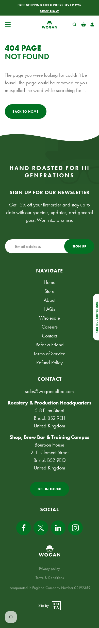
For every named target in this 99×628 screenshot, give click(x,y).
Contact (49, 335)
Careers (50, 326)
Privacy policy (49, 568)
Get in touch (49, 489)
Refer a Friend (50, 344)
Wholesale (49, 318)
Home (50, 282)
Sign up (79, 246)
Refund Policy (49, 362)
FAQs (49, 309)
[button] (7, 24)
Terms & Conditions (50, 577)
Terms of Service (49, 353)
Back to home (25, 111)
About (49, 300)
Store (49, 291)
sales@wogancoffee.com (49, 391)
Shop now (49, 10)
